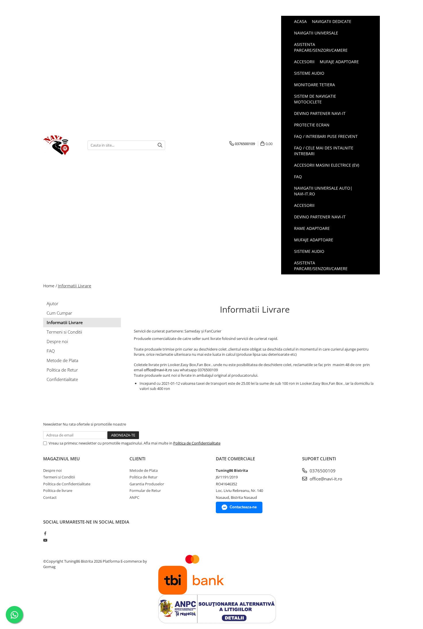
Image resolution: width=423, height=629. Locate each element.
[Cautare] (160, 145)
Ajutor (52, 303)
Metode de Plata (62, 360)
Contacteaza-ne (243, 507)
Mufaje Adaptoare (313, 240)
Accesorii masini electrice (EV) (326, 165)
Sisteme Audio (309, 251)
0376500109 (322, 471)
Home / (50, 285)
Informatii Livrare (74, 285)
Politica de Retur (62, 370)
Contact (50, 497)
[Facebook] (45, 533)
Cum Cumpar (59, 313)
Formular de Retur (145, 490)
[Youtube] (45, 540)
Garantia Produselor (146, 483)
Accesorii (304, 205)
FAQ (298, 176)
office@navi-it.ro (158, 369)
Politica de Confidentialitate (196, 443)
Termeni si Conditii (64, 332)
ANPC (134, 497)
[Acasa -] (61, 145)
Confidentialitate (62, 379)
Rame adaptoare (312, 228)
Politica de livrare (57, 490)
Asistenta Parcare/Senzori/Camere (321, 265)
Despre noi (57, 341)
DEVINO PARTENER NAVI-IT (320, 217)
